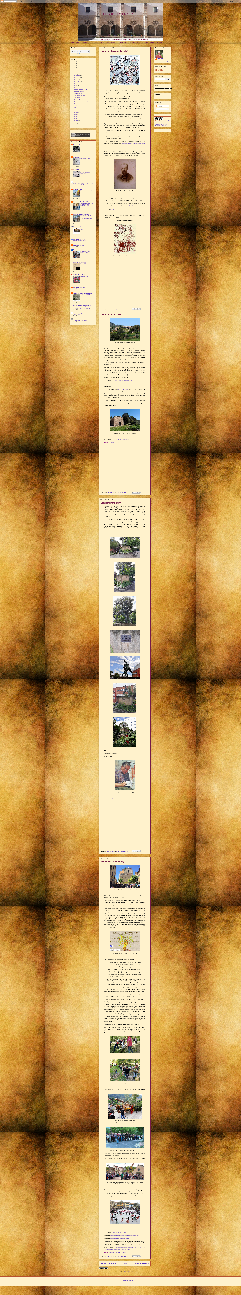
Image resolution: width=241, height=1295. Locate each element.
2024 (74, 65)
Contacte (159, 42)
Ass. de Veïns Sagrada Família (80, 313)
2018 (74, 125)
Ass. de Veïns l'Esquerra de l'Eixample (82, 305)
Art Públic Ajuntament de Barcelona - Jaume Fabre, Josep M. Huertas (126, 530)
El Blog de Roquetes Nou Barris (81, 214)
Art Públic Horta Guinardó (114, 801)
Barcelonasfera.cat (77, 318)
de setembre (77, 81)
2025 (74, 63)
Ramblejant (76, 249)
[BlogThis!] (134, 309)
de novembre (77, 77)
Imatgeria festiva (123, 42)
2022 (74, 69)
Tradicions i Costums (149, 42)
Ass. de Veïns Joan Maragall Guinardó (82, 201)
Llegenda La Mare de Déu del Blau (81, 101)
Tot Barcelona (76, 157)
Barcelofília (76, 169)
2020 (74, 74)
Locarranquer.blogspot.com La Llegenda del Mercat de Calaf (133, 143)
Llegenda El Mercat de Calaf (113, 51)
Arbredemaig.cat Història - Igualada (119, 1232)
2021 (74, 71)
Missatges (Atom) (129, 1271)
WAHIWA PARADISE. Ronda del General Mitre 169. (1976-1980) (86, 172)
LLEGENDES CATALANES (115, 259)
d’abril (75, 114)
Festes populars (111, 42)
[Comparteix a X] (136, 309)
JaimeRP (167, 120)
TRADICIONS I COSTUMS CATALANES (117, 1252)
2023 (74, 67)
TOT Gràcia (76, 182)
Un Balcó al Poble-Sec (78, 245)
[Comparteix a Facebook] (138, 309)
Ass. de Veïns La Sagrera (79, 239)
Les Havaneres (77, 105)
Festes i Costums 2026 (98, 42)
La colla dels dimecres (78, 189)
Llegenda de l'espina (78, 103)
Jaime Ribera (160, 58)
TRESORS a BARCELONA (118, 14)
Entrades (159, 106)
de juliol (76, 85)
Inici (125, 1263)
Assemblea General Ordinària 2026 (81, 240)
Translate (83, 54)
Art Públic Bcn (86, 42)
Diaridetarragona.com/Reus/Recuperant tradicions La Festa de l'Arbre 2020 (124, 1235)
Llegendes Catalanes (135, 42)
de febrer (76, 118)
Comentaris (160, 108)
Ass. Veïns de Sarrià (78, 226)
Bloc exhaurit (76, 288)
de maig (76, 112)
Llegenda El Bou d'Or (78, 99)
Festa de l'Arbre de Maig (112, 861)
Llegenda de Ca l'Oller (111, 314)
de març (76, 116)
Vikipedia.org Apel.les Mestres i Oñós (117, 209)
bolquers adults (76, 314)
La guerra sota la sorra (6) (86, 146)
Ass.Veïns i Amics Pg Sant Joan (81, 274)
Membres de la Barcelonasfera (80, 320)
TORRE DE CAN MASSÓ (85, 294)
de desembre (77, 75)
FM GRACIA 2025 (84, 276)
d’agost (76, 83)
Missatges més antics (142, 1263)
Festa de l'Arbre (77, 97)
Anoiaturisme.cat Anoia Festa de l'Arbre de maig (119, 1238)
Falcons (75, 109)
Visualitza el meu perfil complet (162, 61)
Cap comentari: (124, 309)
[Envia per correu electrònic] (132, 309)
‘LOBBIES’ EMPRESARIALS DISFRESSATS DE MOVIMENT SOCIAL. (86, 204)
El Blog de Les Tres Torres (79, 262)
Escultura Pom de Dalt (111, 503)
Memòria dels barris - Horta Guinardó (82, 293)
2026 (74, 61)
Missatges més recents (108, 1263)
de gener (76, 120)
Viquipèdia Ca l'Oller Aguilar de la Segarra (121, 439)
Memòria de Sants (77, 144)
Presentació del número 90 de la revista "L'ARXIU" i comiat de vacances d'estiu (86, 217)
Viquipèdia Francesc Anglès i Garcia (117, 798)
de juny (76, 87)
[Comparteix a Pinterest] (140, 309)
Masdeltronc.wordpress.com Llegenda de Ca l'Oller (122, 380)
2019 (74, 123)
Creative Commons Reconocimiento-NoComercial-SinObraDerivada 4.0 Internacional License (162, 123)
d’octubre (76, 79)
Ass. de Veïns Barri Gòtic (79, 287)
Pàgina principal (75, 42)
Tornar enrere (103, 1268)
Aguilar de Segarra (123, 389)
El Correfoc (76, 107)
